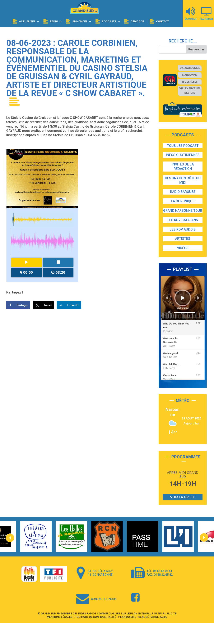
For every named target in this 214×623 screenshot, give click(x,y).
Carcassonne (190, 67)
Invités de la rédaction (183, 166)
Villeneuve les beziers (189, 90)
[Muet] (170, 312)
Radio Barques (182, 192)
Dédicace (137, 21)
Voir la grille (182, 497)
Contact (162, 21)
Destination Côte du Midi (183, 180)
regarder (206, 18)
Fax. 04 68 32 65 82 (160, 574)
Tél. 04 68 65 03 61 (159, 571)
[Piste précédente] (167, 298)
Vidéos (183, 248)
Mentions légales (59, 616)
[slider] (184, 312)
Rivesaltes (189, 81)
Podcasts (109, 21)
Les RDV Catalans (182, 220)
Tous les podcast (183, 146)
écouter (190, 18)
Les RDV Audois (183, 229)
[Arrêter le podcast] (58, 262)
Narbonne (189, 74)
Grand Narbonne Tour (182, 211)
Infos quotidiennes (183, 155)
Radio (54, 21)
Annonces (79, 21)
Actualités (27, 21)
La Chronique (182, 201)
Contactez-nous (104, 599)
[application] (183, 298)
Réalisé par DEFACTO (152, 616)
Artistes (182, 239)
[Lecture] (183, 298)
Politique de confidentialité (95, 616)
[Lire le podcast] (26, 262)
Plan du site (127, 616)
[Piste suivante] (198, 298)
